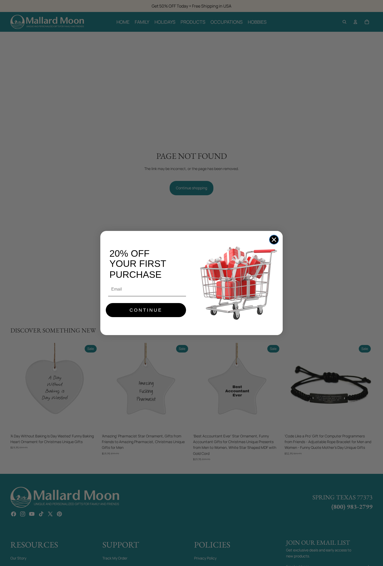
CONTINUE (145, 310)
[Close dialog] (274, 239)
